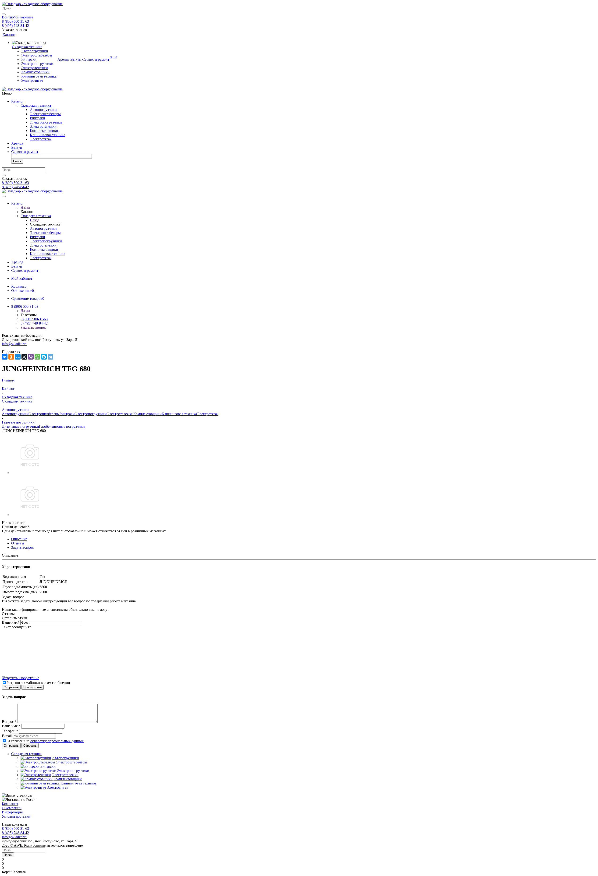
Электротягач (40, 139)
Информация (12, 812)
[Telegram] (50, 357)
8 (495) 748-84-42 (15, 26)
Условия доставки (16, 816)
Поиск (17, 161)
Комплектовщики (44, 131)
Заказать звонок (33, 327)
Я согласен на (45, 741)
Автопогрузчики (43, 110)
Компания (10, 804)
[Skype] (44, 357)
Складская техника (37, 105)
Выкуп (16, 147)
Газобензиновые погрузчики (62, 426)
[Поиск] (4, 14)
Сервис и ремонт (24, 152)
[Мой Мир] (18, 357)
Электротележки (43, 126)
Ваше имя (10, 622)
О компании (11, 808)
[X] (24, 357)
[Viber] (31, 357)
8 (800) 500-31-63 (15, 21)
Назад (25, 207)
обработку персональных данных (57, 741)
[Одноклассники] (11, 357)
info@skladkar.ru (14, 344)
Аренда (17, 143)
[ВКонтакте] (4, 357)
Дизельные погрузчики (20, 426)
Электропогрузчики (46, 122)
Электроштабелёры (45, 114)
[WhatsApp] (37, 357)
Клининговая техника (47, 135)
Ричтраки (37, 118)
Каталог (17, 101)
